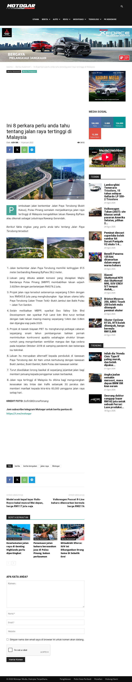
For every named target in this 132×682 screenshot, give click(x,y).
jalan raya (45, 466)
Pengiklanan (65, 679)
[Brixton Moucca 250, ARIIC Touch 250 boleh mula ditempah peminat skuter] (95, 302)
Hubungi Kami (111, 679)
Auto (55, 19)
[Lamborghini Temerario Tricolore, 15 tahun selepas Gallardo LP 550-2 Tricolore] (95, 187)
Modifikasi (78, 19)
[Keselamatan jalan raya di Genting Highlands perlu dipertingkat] (18, 532)
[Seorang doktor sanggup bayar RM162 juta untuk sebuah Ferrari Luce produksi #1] (95, 398)
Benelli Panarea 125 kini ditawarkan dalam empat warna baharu (113, 259)
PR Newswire (110, 19)
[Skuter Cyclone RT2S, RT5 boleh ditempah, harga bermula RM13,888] (95, 323)
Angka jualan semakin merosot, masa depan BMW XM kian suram (113, 380)
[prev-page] (8, 563)
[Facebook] (9, 149)
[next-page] (14, 563)
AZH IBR (14, 142)
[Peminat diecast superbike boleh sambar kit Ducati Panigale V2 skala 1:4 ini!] (95, 235)
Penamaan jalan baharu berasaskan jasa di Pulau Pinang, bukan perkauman (44, 549)
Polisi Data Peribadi (82, 679)
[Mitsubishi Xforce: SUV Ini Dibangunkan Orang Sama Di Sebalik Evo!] (72, 532)
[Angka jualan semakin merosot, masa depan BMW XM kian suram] (95, 377)
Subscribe (95, 129)
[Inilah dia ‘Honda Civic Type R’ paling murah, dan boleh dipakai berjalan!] (95, 356)
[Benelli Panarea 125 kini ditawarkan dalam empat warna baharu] (95, 256)
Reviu (65, 19)
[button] (122, 6)
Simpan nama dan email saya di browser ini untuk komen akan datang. (47, 639)
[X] (17, 149)
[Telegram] (32, 149)
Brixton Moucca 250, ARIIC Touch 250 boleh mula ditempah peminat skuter (114, 304)
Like (95, 118)
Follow (107, 118)
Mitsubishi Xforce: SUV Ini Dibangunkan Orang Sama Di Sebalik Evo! (72, 549)
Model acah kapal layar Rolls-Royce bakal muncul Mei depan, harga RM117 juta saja (24, 503)
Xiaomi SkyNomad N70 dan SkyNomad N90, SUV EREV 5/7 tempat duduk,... (113, 282)
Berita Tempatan (29, 71)
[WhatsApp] (24, 149)
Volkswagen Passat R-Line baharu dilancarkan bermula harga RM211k (67, 503)
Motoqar (56, 466)
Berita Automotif (23, 66)
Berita (45, 19)
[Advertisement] (45, 97)
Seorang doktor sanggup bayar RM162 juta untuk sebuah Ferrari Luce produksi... (114, 401)
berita (17, 466)
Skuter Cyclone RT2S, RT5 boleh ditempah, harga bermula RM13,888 (114, 325)
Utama (36, 19)
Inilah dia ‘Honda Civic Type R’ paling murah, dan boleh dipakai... (114, 359)
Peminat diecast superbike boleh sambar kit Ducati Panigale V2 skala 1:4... (114, 238)
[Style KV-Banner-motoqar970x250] (66, 61)
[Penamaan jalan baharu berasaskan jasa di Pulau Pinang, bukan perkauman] (45, 532)
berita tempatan (30, 466)
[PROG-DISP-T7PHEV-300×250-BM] (107, 100)
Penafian (98, 679)
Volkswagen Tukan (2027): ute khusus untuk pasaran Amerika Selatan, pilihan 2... (115, 216)
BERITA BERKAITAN (18, 517)
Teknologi (94, 19)
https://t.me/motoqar (18, 413)
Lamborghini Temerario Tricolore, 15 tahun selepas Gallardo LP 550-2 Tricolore (114, 192)
